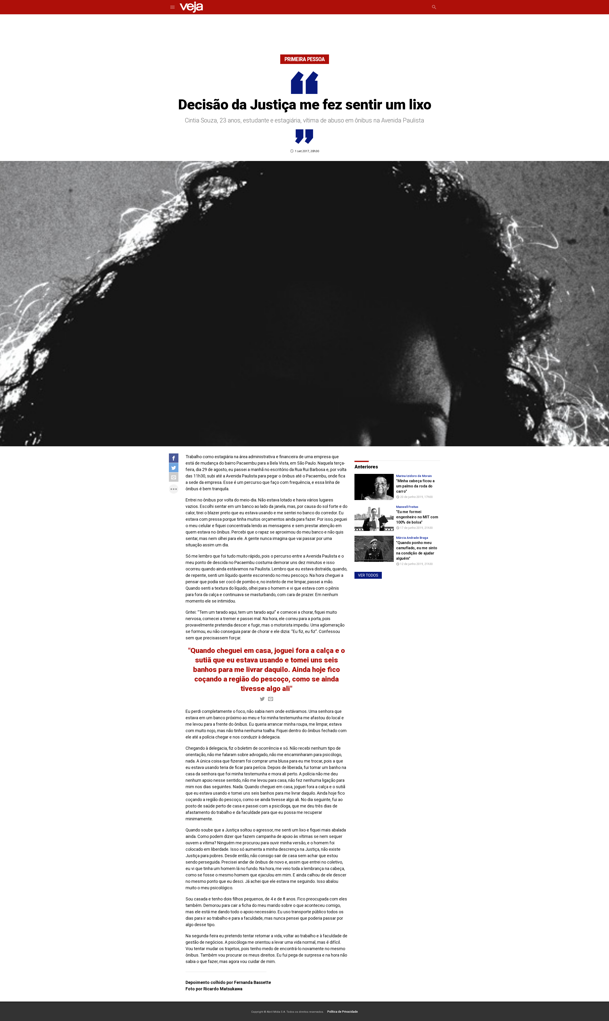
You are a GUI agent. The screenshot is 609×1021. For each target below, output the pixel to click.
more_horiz (173, 489)
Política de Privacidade (342, 1011)
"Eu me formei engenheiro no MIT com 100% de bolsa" (417, 517)
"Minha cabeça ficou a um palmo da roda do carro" (415, 486)
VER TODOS (368, 575)
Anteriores (366, 467)
